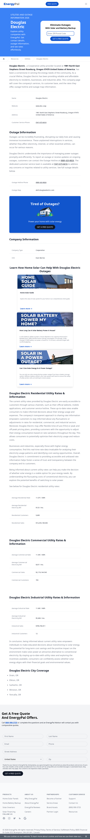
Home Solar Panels (10, 798)
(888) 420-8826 (67, 160)
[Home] (4, 59)
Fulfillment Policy (68, 830)
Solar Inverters (9, 807)
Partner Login (52, 812)
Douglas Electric (42, 59)
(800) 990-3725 (11, 722)
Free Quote (52, 4)
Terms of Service (53, 830)
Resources (15, 59)
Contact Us (73, 803)
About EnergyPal (32, 803)
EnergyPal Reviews (32, 807)
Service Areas (52, 803)
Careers (28, 812)
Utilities (27, 59)
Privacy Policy (39, 830)
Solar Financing (9, 812)
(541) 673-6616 (41, 122)
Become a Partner (54, 798)
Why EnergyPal (31, 798)
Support (72, 798)
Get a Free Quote (60, 39)
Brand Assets (52, 807)
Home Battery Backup (12, 803)
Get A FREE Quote (45, 227)
